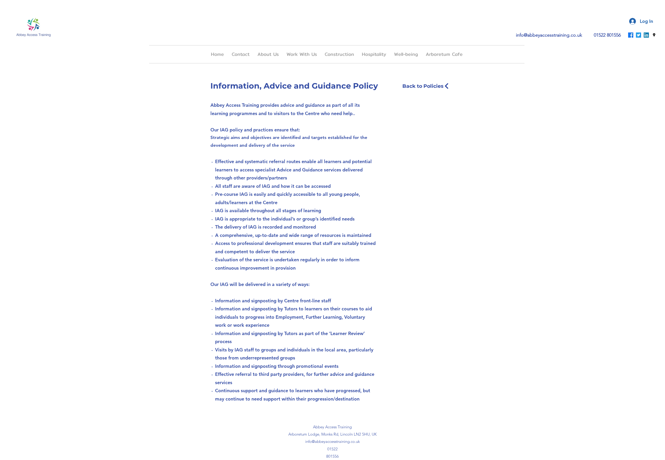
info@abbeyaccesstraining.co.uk (549, 35)
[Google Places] (654, 35)
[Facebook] (630, 35)
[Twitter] (638, 35)
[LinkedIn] (646, 35)
